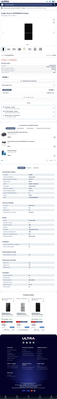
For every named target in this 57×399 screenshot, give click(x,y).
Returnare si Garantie (12, 356)
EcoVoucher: (6, 319)
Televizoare (40, 353)
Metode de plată (11, 358)
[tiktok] (30, 342)
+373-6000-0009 (43, 369)
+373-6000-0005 (28, 369)
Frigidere (39, 355)
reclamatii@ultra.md (42, 367)
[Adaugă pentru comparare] (54, 22)
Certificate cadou (26, 351)
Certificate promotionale (28, 355)
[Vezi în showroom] (54, 155)
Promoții (24, 349)
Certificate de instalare (27, 353)
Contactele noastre (11, 349)
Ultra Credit (10, 360)
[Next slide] (54, 32)
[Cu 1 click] (13, 330)
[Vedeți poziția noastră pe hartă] (50, 1)
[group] (11, 128)
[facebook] (23, 342)
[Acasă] (5, 1)
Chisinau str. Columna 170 (11, 375)
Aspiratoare (40, 357)
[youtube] (33, 342)
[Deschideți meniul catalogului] (2, 5)
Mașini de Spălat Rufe (42, 358)
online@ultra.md (14, 365)
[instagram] (26, 342)
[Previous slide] (47, 160)
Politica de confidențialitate (11, 354)
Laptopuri (39, 351)
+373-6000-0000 (13, 367)
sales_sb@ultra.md (29, 367)
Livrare (8, 351)
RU (54, 1)
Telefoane (39, 349)
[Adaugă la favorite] (54, 20)
